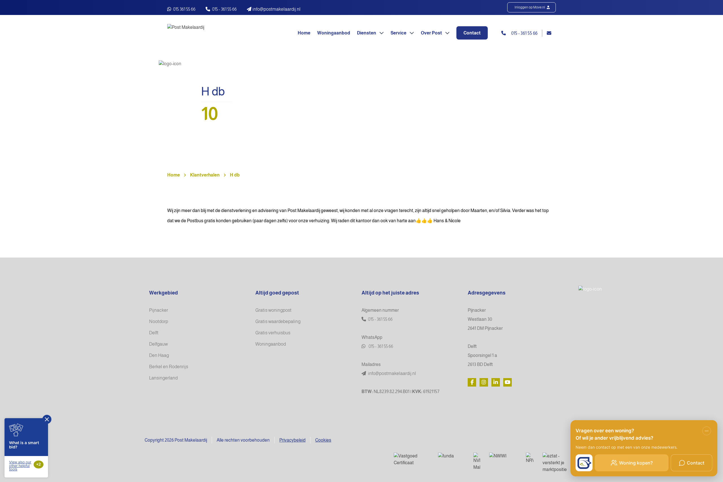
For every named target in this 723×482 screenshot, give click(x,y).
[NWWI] (503, 456)
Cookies (323, 440)
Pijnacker (158, 310)
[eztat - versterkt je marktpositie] (556, 463)
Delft (153, 332)
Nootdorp (158, 321)
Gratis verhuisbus (272, 332)
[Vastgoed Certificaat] (411, 459)
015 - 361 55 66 (224, 9)
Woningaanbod (333, 32)
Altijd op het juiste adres (390, 293)
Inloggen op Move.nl (530, 7)
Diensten (367, 32)
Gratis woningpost (273, 310)
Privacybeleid (292, 440)
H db (235, 175)
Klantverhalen (205, 175)
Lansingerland (163, 378)
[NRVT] (529, 458)
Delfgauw (158, 344)
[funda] (451, 457)
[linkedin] (495, 382)
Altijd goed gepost (277, 293)
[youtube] (507, 382)
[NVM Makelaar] (476, 462)
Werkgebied (163, 293)
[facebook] (472, 382)
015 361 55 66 (183, 9)
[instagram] (484, 382)
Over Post (432, 32)
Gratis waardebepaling (277, 321)
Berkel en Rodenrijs (168, 366)
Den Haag (159, 355)
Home (304, 32)
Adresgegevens (487, 293)
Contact (472, 32)
